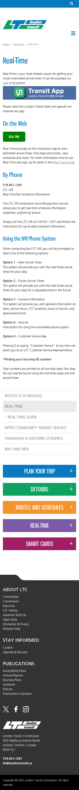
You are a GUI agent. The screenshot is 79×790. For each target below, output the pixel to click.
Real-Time (14, 136)
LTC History (10, 610)
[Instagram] (26, 711)
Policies (7, 689)
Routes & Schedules (23, 396)
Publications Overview (17, 693)
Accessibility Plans (14, 670)
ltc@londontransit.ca (17, 763)
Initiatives (9, 684)
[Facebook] (16, 711)
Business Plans (12, 680)
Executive (9, 606)
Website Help (11, 628)
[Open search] (71, 3)
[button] (73, 33)
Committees (11, 596)
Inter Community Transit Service (36, 428)
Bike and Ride (17, 449)
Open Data (10, 619)
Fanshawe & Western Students (34, 438)
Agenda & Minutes (15, 652)
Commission (11, 601)
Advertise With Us (14, 615)
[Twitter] (6, 711)
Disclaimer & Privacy (16, 624)
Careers (8, 647)
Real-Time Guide (64, 162)
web (5, 83)
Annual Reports (13, 675)
